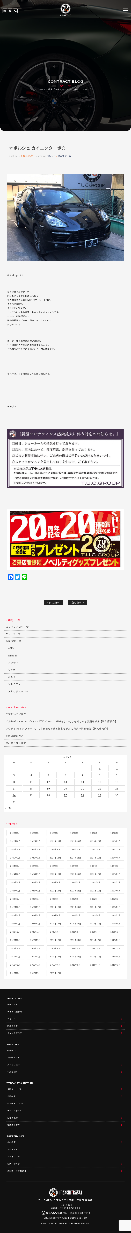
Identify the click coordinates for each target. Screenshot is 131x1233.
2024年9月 (116, 857)
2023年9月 (116, 874)
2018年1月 (35, 973)
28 (82, 795)
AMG (11, 648)
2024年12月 (55, 857)
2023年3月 (116, 882)
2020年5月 (75, 931)
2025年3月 (116, 849)
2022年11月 (75, 890)
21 (82, 788)
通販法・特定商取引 (16, 1170)
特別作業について (15, 1103)
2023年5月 (75, 882)
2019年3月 (116, 948)
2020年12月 (55, 923)
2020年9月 (116, 923)
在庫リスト (5, 11)
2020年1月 (35, 940)
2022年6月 (55, 898)
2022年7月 (35, 898)
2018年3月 (116, 964)
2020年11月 (75, 923)
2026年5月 (75, 833)
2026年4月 (95, 833)
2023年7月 (35, 882)
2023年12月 (55, 874)
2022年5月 (75, 898)
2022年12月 (55, 890)
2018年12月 (55, 956)
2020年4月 (95, 931)
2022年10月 (95, 890)
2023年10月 (95, 874)
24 (14, 795)
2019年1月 (35, 956)
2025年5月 (75, 849)
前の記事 (53, 602)
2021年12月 (55, 907)
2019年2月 (15, 956)
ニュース (11, 1018)
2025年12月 (55, 841)
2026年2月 (15, 841)
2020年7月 (35, 931)
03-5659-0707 (15, 11)
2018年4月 (95, 964)
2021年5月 (75, 915)
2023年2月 (15, 890)
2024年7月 (35, 865)
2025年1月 (35, 857)
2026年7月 (35, 833)
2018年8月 (15, 964)
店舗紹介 (11, 1050)
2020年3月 (116, 931)
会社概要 (11, 1142)
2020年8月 (15, 931)
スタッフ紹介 (13, 1064)
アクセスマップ (14, 1057)
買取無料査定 (13, 1125)
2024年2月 (15, 874)
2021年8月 (15, 915)
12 (48, 782)
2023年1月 (35, 890)
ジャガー (13, 669)
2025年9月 (116, 841)
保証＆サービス (14, 1089)
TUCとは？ (12, 1071)
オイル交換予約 (14, 1011)
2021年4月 (95, 915)
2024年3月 (116, 865)
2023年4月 (95, 882)
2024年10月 (95, 857)
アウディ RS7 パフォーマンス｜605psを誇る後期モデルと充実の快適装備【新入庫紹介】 (57, 728)
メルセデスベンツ (18, 691)
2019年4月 (95, 948)
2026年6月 (55, 833)
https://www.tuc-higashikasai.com (68, 1217)
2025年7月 (35, 849)
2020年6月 (55, 931)
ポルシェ (51, 155)
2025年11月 (75, 841)
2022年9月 (116, 890)
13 (65, 782)
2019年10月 (95, 940)
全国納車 (11, 1096)
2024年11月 (75, 857)
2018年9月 (116, 956)
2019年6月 (55, 948)
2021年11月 (75, 907)
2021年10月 (95, 907)
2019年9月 (116, 940)
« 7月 (8, 808)
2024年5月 (75, 865)
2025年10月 (95, 841)
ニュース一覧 (13, 634)
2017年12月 (55, 973)
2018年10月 (95, 956)
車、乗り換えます (16, 743)
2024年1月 (35, 874)
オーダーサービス (15, 1110)
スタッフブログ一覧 (17, 626)
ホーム (42, 89)
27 (65, 795)
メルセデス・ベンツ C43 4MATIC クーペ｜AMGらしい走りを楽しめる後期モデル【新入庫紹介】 (62, 721)
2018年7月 (35, 964)
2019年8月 (15, 948)
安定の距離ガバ (15, 735)
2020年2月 (15, 940)
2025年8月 (15, 849)
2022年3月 (116, 898)
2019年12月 (55, 940)
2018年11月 (75, 956)
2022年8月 (15, 898)
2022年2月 (15, 907)
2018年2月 (15, 973)
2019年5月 (75, 948)
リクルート (12, 1149)
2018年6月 (55, 964)
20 (65, 788)
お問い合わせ (13, 1163)
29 (99, 795)
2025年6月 (55, 849)
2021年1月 (35, 923)
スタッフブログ (14, 1033)
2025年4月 (95, 849)
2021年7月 (35, 915)
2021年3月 (116, 915)
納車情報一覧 (64, 155)
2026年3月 (116, 833)
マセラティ (14, 684)
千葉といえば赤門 (16, 714)
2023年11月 (75, 874)
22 (99, 788)
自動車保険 (12, 1117)
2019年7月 (35, 948)
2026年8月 (15, 833)
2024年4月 (95, 865)
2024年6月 (55, 865)
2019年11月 (75, 940)
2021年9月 (116, 907)
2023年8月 (15, 882)
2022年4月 (95, 898)
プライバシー (13, 1156)
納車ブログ (53, 89)
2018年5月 (75, 964)
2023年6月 (55, 882)
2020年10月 (95, 923)
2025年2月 (15, 857)
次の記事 (76, 602)
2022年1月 (35, 907)
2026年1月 (35, 841)
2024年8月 (15, 865)
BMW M (12, 655)
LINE (10, 11)
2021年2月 (15, 923)
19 (48, 788)
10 (14, 782)
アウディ (13, 662)
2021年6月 (55, 915)
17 (14, 788)
